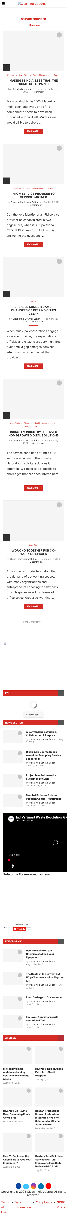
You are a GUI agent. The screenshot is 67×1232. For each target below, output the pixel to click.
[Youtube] (48, 1185)
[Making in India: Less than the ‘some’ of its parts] (33, 51)
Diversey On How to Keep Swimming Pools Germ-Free (16, 1114)
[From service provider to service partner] (33, 164)
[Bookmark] (59, 35)
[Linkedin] (41, 1185)
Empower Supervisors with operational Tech (42, 1018)
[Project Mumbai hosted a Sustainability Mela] (13, 780)
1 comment (38, 91)
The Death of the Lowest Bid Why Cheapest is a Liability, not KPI (45, 977)
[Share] (6, 67)
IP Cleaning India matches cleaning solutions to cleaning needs (16, 1073)
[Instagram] (33, 1185)
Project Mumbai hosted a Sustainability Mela (41, 777)
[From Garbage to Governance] (13, 1002)
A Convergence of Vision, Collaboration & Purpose (41, 733)
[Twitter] (26, 1185)
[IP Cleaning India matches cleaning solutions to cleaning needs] (17, 1055)
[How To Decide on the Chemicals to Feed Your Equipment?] (13, 955)
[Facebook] (18, 1185)
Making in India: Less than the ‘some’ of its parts (33, 82)
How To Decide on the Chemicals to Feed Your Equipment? (40, 954)
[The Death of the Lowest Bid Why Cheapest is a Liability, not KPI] (13, 978)
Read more (32, 131)
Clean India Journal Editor (25, 89)
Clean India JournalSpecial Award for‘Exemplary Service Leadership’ (43, 755)
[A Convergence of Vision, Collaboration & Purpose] (13, 736)
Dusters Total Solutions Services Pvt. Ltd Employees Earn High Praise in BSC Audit (49, 1161)
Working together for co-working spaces (34, 552)
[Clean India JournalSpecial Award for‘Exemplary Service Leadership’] (13, 756)
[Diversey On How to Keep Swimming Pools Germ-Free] (17, 1097)
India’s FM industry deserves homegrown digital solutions (33, 433)
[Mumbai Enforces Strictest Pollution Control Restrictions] (13, 800)
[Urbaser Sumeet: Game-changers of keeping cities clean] (33, 277)
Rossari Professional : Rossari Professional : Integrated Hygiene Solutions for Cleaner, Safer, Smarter (48, 1117)
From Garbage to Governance (44, 997)
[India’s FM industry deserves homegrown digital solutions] (33, 399)
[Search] (63, 3)
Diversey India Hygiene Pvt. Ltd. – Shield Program (49, 1072)
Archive (10, 1037)
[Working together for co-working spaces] (33, 521)
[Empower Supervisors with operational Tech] (13, 1021)
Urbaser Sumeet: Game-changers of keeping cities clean (33, 310)
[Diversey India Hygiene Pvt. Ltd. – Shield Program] (49, 1055)
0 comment (36, 205)
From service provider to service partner (34, 195)
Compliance (44, 1202)
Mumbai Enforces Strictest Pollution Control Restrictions (43, 797)
